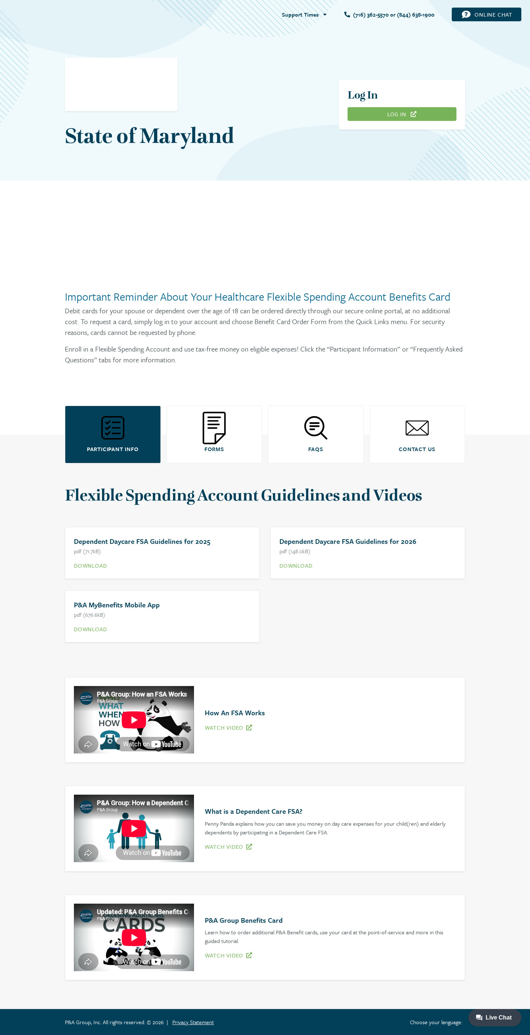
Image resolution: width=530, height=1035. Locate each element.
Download (90, 565)
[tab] (113, 434)
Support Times (300, 14)
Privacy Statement (193, 1022)
